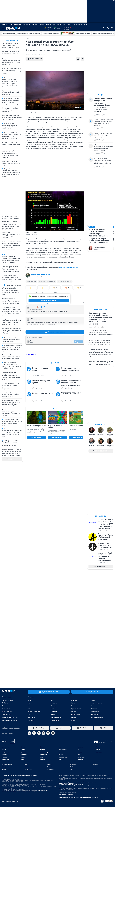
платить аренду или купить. (41, 382)
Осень (73, 703)
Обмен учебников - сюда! (40, 369)
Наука (53, 714)
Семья (73, 720)
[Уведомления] (108, 28)
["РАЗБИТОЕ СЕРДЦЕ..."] (58, 397)
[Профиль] (112, 28)
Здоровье (31, 720)
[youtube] (53, 733)
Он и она (74, 700)
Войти (31, 342)
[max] (43, 733)
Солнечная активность (64, 281)
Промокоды (17, 24)
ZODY (87, 24)
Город (29, 709)
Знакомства (27, 24)
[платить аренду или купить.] (29, 384)
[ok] (39, 733)
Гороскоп (66, 24)
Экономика (95, 711)
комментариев (35, 59)
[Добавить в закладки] (78, 59)
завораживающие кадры (68, 267)
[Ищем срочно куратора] (29, 397)
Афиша (59, 24)
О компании (6, 706)
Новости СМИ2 (31, 354)
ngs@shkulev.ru (21, 789)
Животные (31, 717)
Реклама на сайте (7, 700)
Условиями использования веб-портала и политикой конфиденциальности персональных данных (84, 785)
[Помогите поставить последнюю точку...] (58, 372)
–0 (82, 315)
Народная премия (97, 717)
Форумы (41, 24)
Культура (54, 706)
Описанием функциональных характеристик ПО (71, 784)
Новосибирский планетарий (47, 281)
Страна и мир (95, 706)
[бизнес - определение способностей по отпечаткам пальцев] (58, 384)
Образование (55, 720)
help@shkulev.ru (14, 791)
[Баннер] (67, 33)
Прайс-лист (5, 703)
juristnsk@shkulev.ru (43, 790)
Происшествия (76, 709)
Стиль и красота (96, 703)
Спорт (93, 700)
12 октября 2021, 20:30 (31, 54)
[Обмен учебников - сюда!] (29, 372)
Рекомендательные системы (66, 794)
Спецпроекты (95, 714)
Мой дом (54, 711)
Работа (73, 711)
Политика (74, 706)
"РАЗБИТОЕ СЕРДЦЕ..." (71, 393)
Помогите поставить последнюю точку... (70, 369)
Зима (52, 700)
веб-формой (31, 791)
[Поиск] (103, 28)
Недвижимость (7, 24)
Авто (29, 700)
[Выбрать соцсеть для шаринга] (82, 59)
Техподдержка (6, 714)
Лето (52, 709)
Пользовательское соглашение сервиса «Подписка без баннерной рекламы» (78, 797)
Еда (29, 714)
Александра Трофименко (40, 274)
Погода (34, 24)
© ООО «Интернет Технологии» (10, 801)
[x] (48, 733)
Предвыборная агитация (10, 717)
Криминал (54, 703)
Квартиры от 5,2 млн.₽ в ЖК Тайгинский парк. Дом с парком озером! (10, 226)
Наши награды (6, 709)
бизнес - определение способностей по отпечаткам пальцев (70, 383)
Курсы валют (75, 24)
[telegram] (29, 733)
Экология (94, 709)
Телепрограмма (50, 24)
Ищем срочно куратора (42, 393)
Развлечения (75, 714)
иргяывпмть (33, 307)
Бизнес (30, 703)
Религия (73, 717)
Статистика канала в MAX (10, 720)
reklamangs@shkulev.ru (64, 777)
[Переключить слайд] (82, 417)
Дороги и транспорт (34, 711)
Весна (29, 706)
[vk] (34, 733)
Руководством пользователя (66, 783)
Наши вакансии (7, 711)
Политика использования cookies (67, 792)
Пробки (57, 28)
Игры (83, 24)
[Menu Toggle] (3, 28)
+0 (77, 315)
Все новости (12, 40)
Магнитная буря (31, 281)
